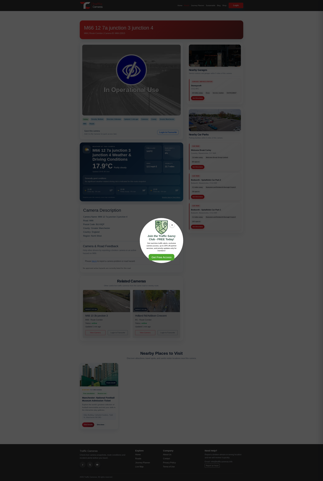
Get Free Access (162, 257)
